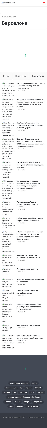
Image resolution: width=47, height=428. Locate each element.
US (15, 392)
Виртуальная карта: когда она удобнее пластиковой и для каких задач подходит (30, 337)
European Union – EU (14, 388)
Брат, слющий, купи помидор (28, 325)
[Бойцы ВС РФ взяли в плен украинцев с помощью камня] (8, 260)
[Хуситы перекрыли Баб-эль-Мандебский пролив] (8, 295)
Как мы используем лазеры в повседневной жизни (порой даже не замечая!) (30, 164)
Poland (28, 388)
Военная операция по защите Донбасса (24, 397)
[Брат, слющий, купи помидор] (8, 328)
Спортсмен (37, 402)
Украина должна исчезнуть (27, 269)
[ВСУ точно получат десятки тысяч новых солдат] (8, 283)
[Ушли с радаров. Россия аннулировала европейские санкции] (8, 208)
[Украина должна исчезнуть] (8, 272)
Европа (8, 402)
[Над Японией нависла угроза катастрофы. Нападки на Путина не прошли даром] (8, 129)
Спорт (26, 402)
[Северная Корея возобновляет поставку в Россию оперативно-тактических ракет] (8, 312)
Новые (6, 76)
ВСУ (32, 392)
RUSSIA (38, 388)
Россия (17, 402)
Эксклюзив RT (32, 406)
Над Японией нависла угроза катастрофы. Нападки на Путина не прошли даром (30, 125)
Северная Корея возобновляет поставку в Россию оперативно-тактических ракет (29, 306)
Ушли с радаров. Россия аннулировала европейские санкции (27, 204)
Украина (19, 406)
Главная (5, 16)
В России (23, 392)
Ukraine (7, 392)
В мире (40, 392)
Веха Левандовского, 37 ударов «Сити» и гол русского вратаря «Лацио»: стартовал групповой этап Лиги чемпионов (23, 55)
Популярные (20, 76)
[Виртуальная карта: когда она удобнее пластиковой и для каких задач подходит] (8, 341)
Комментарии (38, 76)
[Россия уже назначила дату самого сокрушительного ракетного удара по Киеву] (8, 89)
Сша (11, 406)
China (34, 383)
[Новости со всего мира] (11, 3)
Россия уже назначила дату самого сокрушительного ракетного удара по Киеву (31, 85)
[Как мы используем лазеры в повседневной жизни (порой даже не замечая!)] (8, 169)
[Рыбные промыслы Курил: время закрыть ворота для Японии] (8, 223)
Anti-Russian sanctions (19, 383)
